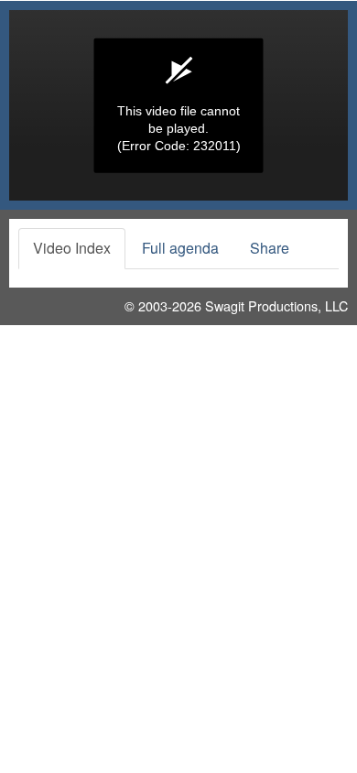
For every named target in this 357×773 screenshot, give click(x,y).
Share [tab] (269, 247)
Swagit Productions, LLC (276, 305)
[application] (178, 105)
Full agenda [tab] (180, 247)
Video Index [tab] (72, 247)
